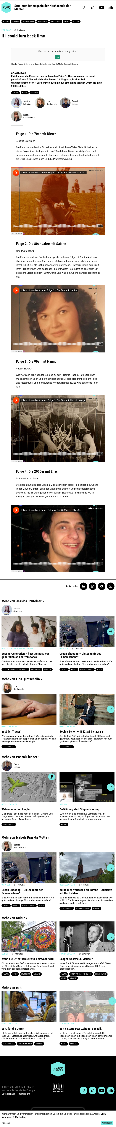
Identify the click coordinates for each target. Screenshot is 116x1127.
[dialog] (58, 1119)
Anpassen (6, 1123)
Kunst (15, 974)
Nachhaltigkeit (86, 669)
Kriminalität (100, 974)
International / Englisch (81, 974)
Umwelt (16, 21)
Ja (57, 57)
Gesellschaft (28, 21)
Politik (76, 21)
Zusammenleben (82, 908)
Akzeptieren (107, 1123)
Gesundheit (42, 21)
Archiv (64, 824)
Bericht (47, 669)
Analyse (96, 908)
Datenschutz (8, 1093)
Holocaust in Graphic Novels (15, 669)
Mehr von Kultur (13, 918)
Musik (24, 93)
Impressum (24, 1093)
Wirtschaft (56, 21)
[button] (5, 631)
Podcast (34, 93)
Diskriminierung (25, 1044)
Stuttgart (25, 974)
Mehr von (22, 601)
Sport (66, 21)
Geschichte (36, 669)
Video (99, 669)
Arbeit (73, 669)
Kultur (6, 21)
